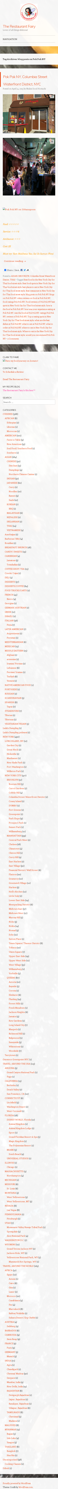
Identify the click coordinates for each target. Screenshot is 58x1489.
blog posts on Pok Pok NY (37, 309)
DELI (7, 592)
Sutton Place (15, 953)
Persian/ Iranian (15, 686)
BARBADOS (10, 1345)
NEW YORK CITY (13, 790)
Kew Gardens (15, 1035)
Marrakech (14, 1323)
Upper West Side (17, 975)
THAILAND (10, 1461)
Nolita (12, 940)
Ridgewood (14, 1052)
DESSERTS (10, 596)
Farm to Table (14, 454)
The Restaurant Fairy (19, 26)
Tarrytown (10, 1069)
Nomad (12, 945)
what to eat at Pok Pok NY (33, 338)
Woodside (14, 1065)
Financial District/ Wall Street (23, 884)
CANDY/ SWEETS (13, 566)
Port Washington (15, 781)
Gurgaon (11, 1392)
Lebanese (11, 682)
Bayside (12, 1001)
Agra (9, 1379)
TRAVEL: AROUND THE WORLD (18, 1280)
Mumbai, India (13, 1396)
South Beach (15, 1168)
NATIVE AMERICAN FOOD (18, 699)
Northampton (14, 1190)
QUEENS (11, 992)
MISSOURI (10, 1198)
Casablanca (14, 1315)
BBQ (11, 523)
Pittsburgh (12, 1233)
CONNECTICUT (12, 1112)
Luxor (12, 1306)
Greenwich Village (18, 897)
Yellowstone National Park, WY (22, 1272)
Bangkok (11, 1465)
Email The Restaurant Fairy (16, 393)
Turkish (10, 691)
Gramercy (14, 893)
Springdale (12, 1246)
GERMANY (10, 1366)
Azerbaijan (10, 549)
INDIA (8, 1375)
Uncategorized (10, 1474)
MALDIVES (10, 1439)
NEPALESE (12, 532)
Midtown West (16, 927)
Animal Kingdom (17, 1138)
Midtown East (15, 923)
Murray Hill (14, 932)
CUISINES (8, 428)
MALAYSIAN (13, 527)
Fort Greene (15, 824)
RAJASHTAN (13, 1405)
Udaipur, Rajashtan (18, 1422)
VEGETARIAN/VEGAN (15, 738)
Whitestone (15, 1061)
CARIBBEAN (11, 570)
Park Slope (14, 833)
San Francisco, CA (15, 1108)
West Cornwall (14, 1125)
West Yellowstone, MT (18, 1216)
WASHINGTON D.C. (14, 1254)
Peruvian (11, 652)
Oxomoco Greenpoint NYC (16, 1074)
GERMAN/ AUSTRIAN (15, 622)
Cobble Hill (14, 807)
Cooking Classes (13, 1478)
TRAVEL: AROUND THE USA (16, 1078)
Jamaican (11, 575)
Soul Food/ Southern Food (19, 463)
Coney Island (15, 816)
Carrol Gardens (16, 803)
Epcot (12, 1147)
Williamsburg (15, 846)
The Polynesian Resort (20, 1160)
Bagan (10, 1448)
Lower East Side (17, 914)
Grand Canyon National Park (21, 1087)
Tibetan (8, 729)
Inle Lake (11, 1452)
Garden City (12, 760)
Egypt (10, 1289)
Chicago (11, 1181)
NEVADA (9, 1220)
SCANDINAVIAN (13, 712)
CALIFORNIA (11, 1095)
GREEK (8, 626)
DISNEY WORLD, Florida (19, 1134)
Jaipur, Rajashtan (17, 1414)
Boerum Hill (15, 798)
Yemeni (10, 695)
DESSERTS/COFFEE (14, 600)
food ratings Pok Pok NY (14, 316)
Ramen (12, 510)
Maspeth (13, 1044)
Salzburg (11, 1340)
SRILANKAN (13, 536)
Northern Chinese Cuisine (21, 488)
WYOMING (10, 1259)
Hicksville (11, 768)
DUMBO (13, 820)
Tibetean (9, 734)
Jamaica (12, 1031)
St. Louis (11, 1203)
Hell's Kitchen (16, 906)
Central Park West (18, 854)
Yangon (10, 1457)
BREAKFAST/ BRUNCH (16, 562)
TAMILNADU (13, 1427)
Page (9, 1091)
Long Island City (17, 1039)
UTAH (8, 1237)
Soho (11, 949)
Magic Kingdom (16, 1155)
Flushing (13, 1013)
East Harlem (15, 876)
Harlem (12, 902)
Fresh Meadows (17, 1022)
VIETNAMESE (14, 544)
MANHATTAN (14, 850)
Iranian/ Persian (15, 678)
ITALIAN (9, 635)
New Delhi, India (15, 1401)
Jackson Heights (17, 1026)
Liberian (11, 441)
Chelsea (13, 859)
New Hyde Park (14, 777)
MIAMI (10, 1164)
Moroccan (12, 445)
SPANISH (9, 717)
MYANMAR (10, 1444)
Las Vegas (12, 1224)
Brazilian (9, 557)
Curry (12, 501)
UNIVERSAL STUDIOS (17, 1173)
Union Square (15, 966)
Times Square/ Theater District (24, 958)
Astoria (12, 996)
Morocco (11, 1310)
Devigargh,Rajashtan (19, 1409)
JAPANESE (12, 497)
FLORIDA (9, 1130)
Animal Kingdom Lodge (20, 1143)
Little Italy (14, 910)
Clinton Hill (14, 867)
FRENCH (9, 609)
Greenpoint (14, 828)
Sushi (11, 514)
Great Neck (12, 764)
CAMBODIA (11, 1349)
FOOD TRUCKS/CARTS (16, 605)
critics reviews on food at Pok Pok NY (33, 313)
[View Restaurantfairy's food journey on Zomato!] (20, 375)
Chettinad (14, 1431)
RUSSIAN (9, 708)
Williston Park (14, 785)
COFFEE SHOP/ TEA (14, 583)
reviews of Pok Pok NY (16, 331)
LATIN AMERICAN (14, 643)
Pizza (9, 639)
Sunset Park (15, 841)
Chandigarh (12, 1384)
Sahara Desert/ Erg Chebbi (22, 1332)
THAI (12, 294)
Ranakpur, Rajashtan (19, 1418)
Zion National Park (16, 1250)
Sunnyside (14, 1056)
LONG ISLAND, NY (14, 755)
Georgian (9, 618)
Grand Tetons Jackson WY (19, 1263)
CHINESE (11, 476)
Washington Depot (16, 1121)
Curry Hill (13, 871)
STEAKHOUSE (12, 725)
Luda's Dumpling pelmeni (15, 747)
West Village (15, 979)
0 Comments (13, 353)
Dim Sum (13, 480)
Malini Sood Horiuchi (36, 103)
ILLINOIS (9, 1177)
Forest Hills (14, 1018)
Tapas (10, 721)
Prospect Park (16, 837)
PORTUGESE (11, 704)
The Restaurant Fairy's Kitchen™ (19, 405)
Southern (11, 467)
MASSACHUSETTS (14, 1186)
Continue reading (15, 275)
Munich (10, 1371)
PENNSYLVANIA (13, 1229)
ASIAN (14, 290)
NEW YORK (8, 751)
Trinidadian (12, 579)
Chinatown (14, 863)
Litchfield (11, 1117)
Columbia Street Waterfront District (27, 811)
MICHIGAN (10, 1194)
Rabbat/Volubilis (16, 1328)
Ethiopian (11, 437)
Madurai (13, 1435)
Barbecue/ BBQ (12, 553)
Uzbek (6, 1482)
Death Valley (13, 1104)
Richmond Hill (15, 1048)
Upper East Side (17, 970)
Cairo (11, 1297)
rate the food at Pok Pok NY (26, 327)
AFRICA (9, 1285)
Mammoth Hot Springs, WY (22, 1276)
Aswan (12, 1293)
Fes (10, 1319)
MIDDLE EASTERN (14, 665)
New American (14, 458)
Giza (11, 1302)
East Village (14, 880)
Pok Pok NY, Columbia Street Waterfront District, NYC (25, 87)
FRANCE (9, 1358)
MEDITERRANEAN (14, 656)
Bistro (10, 613)
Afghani (10, 669)
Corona (12, 1005)
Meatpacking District (19, 919)
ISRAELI (9, 630)
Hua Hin (11, 1470)
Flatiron (13, 889)
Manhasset (12, 772)
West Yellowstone (16, 1211)
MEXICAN (10, 661)
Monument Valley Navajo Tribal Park (25, 1242)
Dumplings (14, 484)
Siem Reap (12, 1353)
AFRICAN (9, 433)
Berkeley (11, 1100)
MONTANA (10, 1207)
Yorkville (13, 988)
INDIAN (11, 493)
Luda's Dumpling (11, 742)
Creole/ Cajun (11, 587)
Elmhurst (13, 1009)
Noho (11, 936)
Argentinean (13, 648)
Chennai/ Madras (15, 1388)
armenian (11, 674)
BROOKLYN (23, 290)
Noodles (13, 506)
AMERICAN (10, 450)
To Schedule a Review (13, 386)
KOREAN (11, 519)
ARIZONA (10, 1082)
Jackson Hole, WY (15, 1267)
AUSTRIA (9, 1336)
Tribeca (12, 962)
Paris (9, 1362)
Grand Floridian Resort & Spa (23, 1151)
